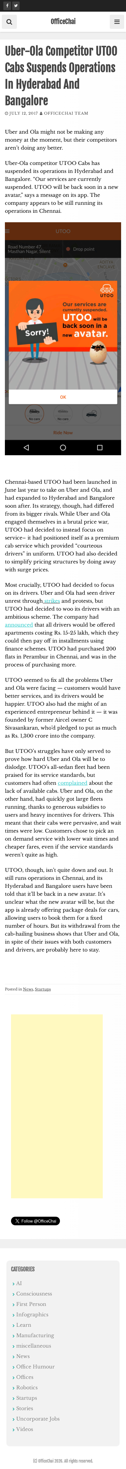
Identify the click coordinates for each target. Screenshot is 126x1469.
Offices (24, 1377)
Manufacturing (35, 1335)
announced (19, 625)
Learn (23, 1325)
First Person (31, 1304)
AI (19, 1283)
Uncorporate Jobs (38, 1419)
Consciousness (34, 1294)
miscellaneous (33, 1346)
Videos (24, 1429)
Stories (24, 1408)
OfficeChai (63, 21)
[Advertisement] (57, 1106)
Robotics (27, 1387)
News (28, 989)
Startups (43, 989)
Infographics (32, 1314)
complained (72, 783)
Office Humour (35, 1367)
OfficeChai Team (66, 113)
